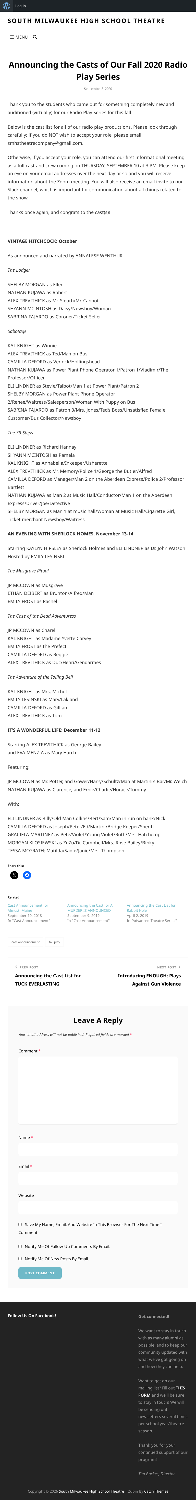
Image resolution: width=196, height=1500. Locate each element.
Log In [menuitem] (20, 6)
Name (25, 1137)
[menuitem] (6, 6)
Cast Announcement (25, 942)
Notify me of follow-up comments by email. (67, 1246)
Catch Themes (156, 1491)
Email (25, 1166)
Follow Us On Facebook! (32, 1315)
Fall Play (54, 942)
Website (26, 1195)
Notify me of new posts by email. (57, 1259)
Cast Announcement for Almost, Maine (28, 908)
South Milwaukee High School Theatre (86, 20)
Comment (29, 1051)
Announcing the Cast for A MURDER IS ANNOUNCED (90, 908)
